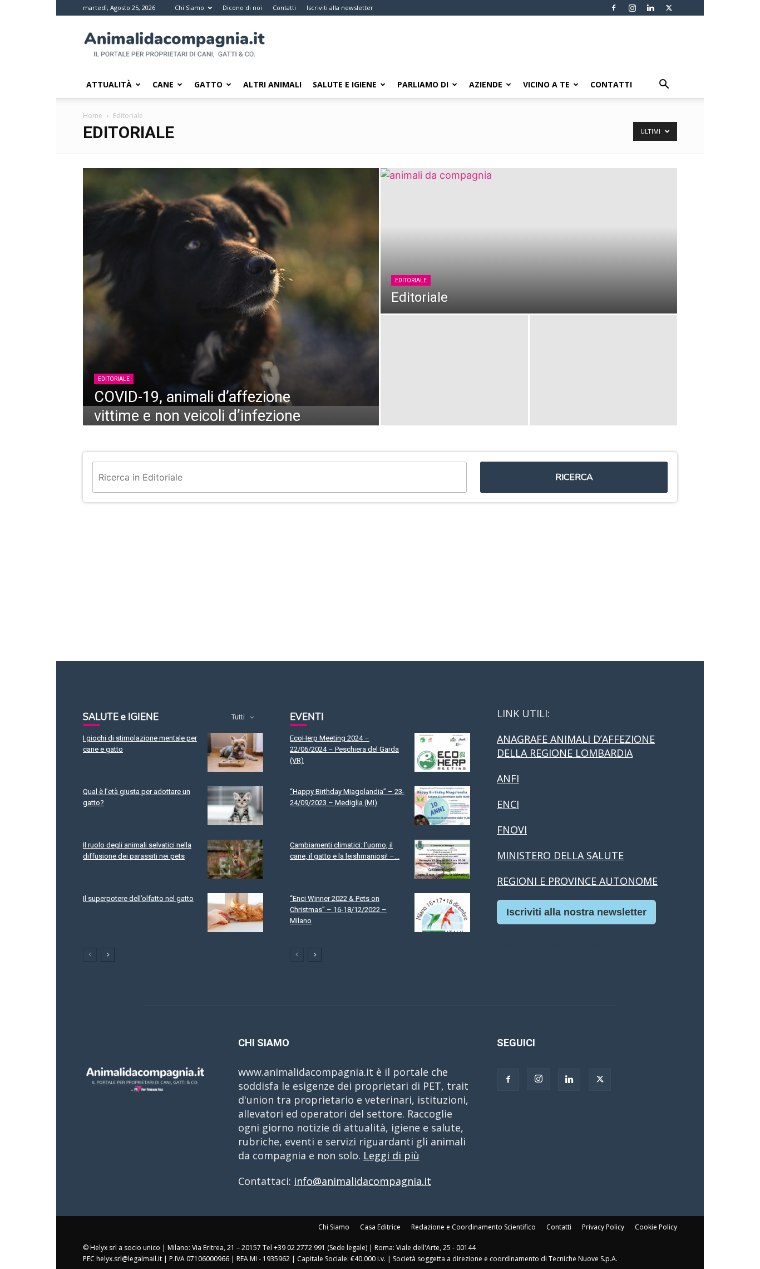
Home (92, 115)
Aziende (485, 84)
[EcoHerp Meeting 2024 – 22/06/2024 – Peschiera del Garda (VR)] (442, 752)
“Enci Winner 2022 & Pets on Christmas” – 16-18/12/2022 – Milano (338, 909)
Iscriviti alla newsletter (340, 7)
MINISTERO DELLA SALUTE (560, 855)
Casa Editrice (380, 1227)
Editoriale (114, 379)
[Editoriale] (529, 240)
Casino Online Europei (550, 945)
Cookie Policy (656, 1227)
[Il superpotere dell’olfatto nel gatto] (235, 912)
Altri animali (272, 84)
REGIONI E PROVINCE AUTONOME (577, 881)
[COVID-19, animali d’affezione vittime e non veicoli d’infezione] (231, 287)
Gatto (208, 84)
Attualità (109, 84)
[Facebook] (613, 8)
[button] (663, 84)
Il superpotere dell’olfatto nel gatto (138, 898)
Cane (163, 84)
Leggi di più (391, 1155)
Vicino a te (546, 84)
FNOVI (512, 829)
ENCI (508, 804)
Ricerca (574, 477)
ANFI (508, 778)
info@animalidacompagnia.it (362, 1181)
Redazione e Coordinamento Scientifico (473, 1227)
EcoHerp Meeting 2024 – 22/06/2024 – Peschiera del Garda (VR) (344, 749)
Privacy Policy (603, 1227)
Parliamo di (422, 84)
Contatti (284, 7)
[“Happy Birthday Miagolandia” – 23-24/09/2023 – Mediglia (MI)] (442, 805)
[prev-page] (90, 955)
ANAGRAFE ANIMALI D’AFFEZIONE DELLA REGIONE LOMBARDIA (576, 746)
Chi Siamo (189, 7)
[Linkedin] (650, 8)
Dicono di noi (242, 7)
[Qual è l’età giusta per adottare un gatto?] (235, 805)
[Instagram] (632, 8)
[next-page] (108, 955)
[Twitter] (668, 8)
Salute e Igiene (345, 84)
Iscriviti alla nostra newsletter (576, 912)
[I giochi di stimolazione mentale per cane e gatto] (235, 752)
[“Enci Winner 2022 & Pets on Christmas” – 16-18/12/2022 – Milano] (442, 912)
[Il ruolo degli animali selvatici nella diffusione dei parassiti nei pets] (235, 859)
